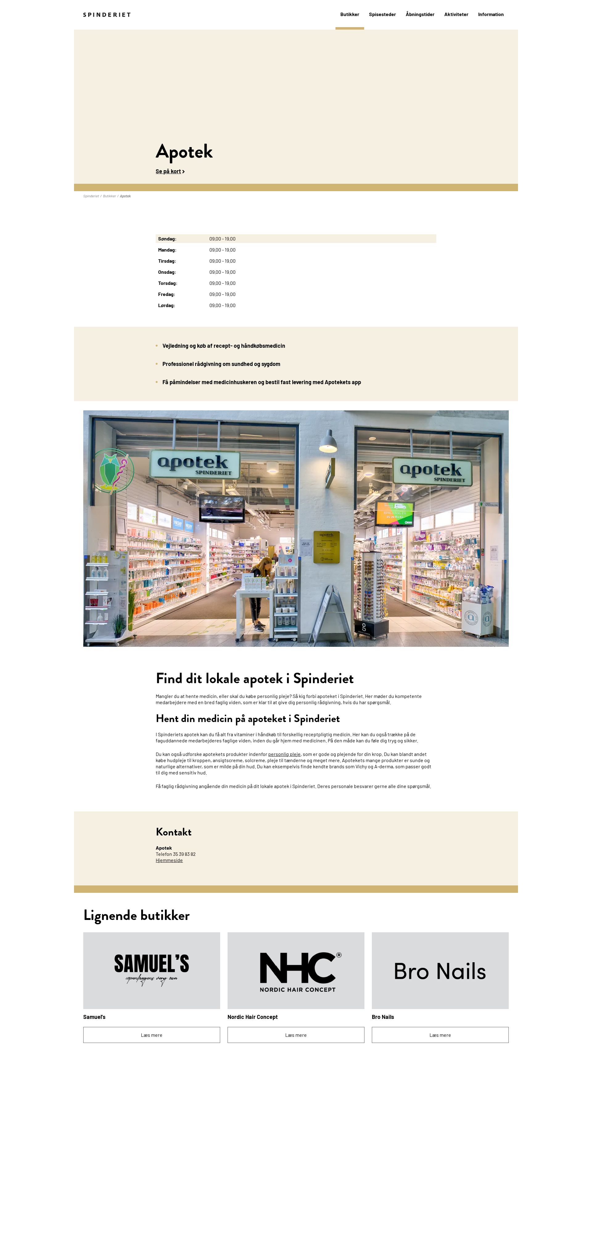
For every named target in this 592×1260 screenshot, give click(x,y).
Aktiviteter (456, 14)
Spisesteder (382, 14)
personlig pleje (284, 754)
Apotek (125, 196)
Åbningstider (420, 14)
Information (491, 14)
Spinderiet (91, 196)
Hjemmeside (169, 860)
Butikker (349, 14)
